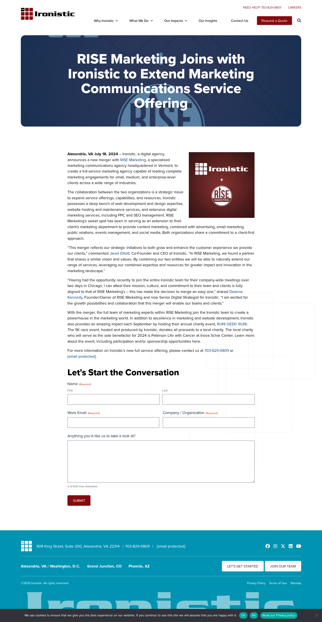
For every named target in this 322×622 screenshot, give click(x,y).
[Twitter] (283, 546)
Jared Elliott (119, 253)
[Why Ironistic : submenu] (117, 21)
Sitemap (295, 583)
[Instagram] (275, 546)
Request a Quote (274, 20)
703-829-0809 (216, 350)
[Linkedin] (291, 546)
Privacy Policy (256, 583)
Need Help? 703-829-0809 (262, 7)
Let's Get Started (242, 566)
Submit (79, 500)
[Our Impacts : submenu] (186, 21)
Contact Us (239, 20)
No (254, 615)
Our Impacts (173, 20)
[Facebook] (267, 546)
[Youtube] (298, 546)
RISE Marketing (133, 159)
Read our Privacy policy (278, 615)
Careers (294, 7)
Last (165, 390)
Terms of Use (278, 583)
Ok (243, 615)
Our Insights (208, 20)
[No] (316, 615)
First (70, 390)
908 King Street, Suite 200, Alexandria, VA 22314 (78, 546)
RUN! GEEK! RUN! (232, 324)
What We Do (139, 20)
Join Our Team (283, 566)
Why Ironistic (104, 20)
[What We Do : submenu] (151, 21)
